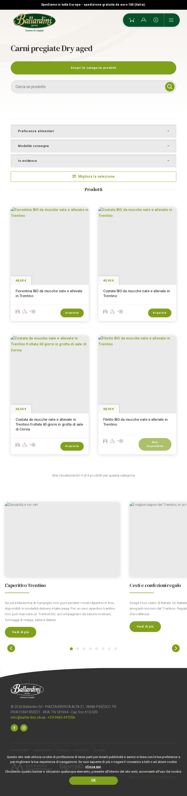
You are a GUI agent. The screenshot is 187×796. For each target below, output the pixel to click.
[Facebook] (14, 728)
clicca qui (93, 766)
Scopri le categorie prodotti (93, 68)
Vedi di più (20, 632)
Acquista (72, 313)
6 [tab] (103, 648)
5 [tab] (96, 648)
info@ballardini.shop (28, 717)
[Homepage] (34, 22)
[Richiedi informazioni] (156, 20)
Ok (93, 780)
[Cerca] (170, 86)
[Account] (144, 20)
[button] (93, 131)
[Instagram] (24, 728)
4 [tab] (90, 648)
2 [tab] (77, 648)
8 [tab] (115, 648)
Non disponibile (155, 444)
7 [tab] (109, 648)
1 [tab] (71, 648)
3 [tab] (84, 648)
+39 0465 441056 (61, 717)
